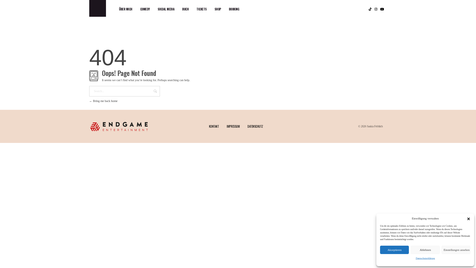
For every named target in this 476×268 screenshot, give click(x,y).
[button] (468, 218)
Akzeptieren (394, 249)
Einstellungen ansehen (457, 249)
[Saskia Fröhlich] (97, 8)
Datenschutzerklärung (425, 258)
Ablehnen (425, 249)
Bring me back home (105, 101)
